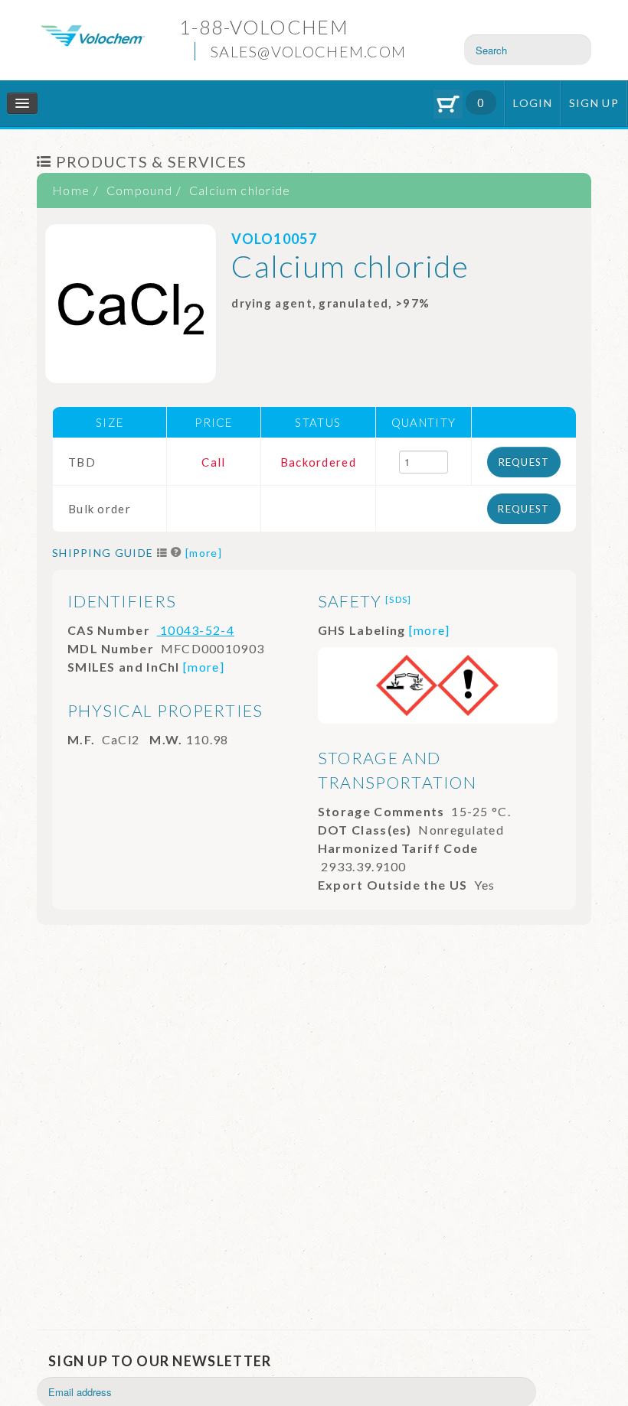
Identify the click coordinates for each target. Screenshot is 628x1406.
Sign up (594, 102)
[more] (203, 552)
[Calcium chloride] (130, 303)
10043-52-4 (195, 630)
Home (71, 190)
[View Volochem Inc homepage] (93, 34)
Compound (139, 190)
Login (532, 102)
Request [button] (524, 462)
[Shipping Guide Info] (176, 552)
